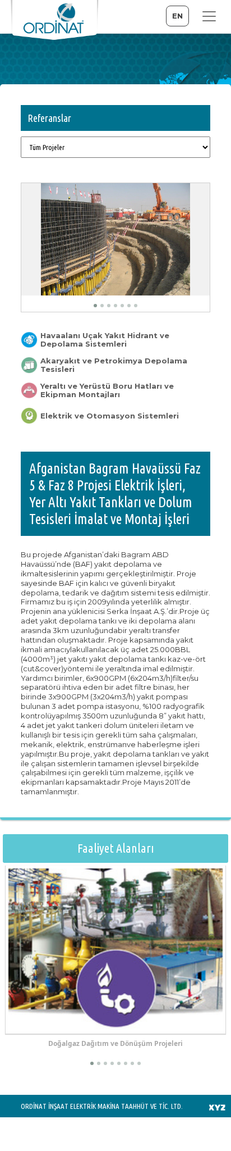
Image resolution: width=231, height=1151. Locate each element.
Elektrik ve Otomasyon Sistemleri (109, 416)
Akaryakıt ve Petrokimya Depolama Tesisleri (113, 365)
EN (177, 15)
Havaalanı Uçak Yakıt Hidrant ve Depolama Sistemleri (104, 339)
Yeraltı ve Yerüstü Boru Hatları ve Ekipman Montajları (107, 390)
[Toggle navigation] (209, 16)
